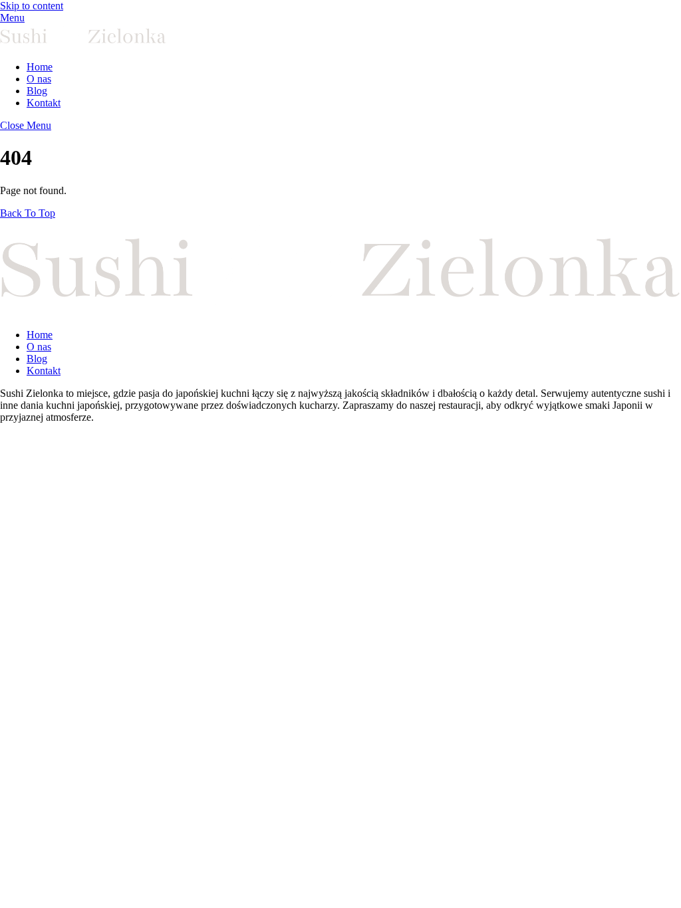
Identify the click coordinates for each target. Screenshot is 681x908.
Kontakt (44, 102)
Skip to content (31, 5)
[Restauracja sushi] (83, 44)
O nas (39, 78)
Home (40, 66)
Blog (37, 90)
